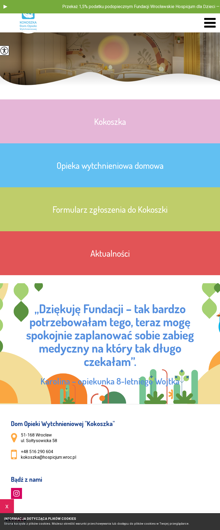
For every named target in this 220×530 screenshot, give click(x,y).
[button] (5, 6)
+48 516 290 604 (37, 451)
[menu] (210, 23)
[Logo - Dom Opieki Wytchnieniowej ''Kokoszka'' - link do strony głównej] (31, 16)
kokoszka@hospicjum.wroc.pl (48, 457)
